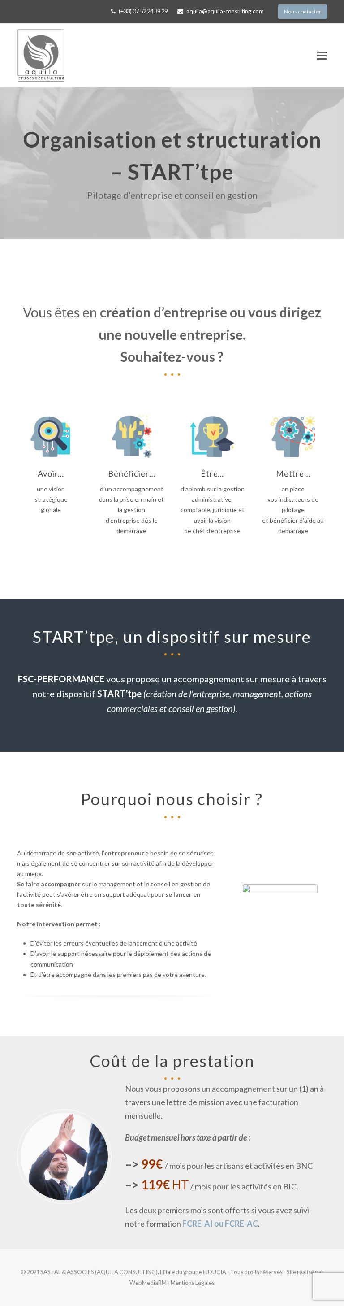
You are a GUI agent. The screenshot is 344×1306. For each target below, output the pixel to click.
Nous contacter (302, 11)
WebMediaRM (148, 1282)
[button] (322, 55)
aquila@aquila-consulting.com (225, 11)
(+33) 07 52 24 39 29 (143, 11)
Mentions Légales (193, 1282)
